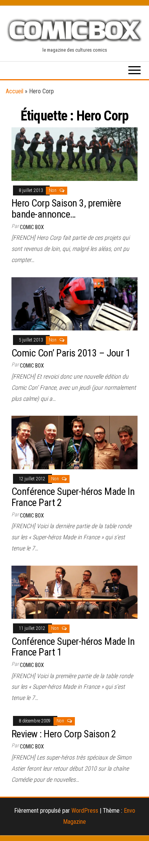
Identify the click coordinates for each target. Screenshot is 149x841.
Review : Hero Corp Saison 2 (63, 734)
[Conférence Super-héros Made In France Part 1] (74, 591)
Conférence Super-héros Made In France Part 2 (72, 497)
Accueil (14, 91)
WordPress (84, 810)
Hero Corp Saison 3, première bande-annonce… (66, 208)
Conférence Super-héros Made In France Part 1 (72, 647)
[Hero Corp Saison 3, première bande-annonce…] (74, 153)
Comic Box (32, 227)
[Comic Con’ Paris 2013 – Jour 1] (74, 303)
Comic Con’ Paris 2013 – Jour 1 (70, 353)
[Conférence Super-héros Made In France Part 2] (74, 442)
